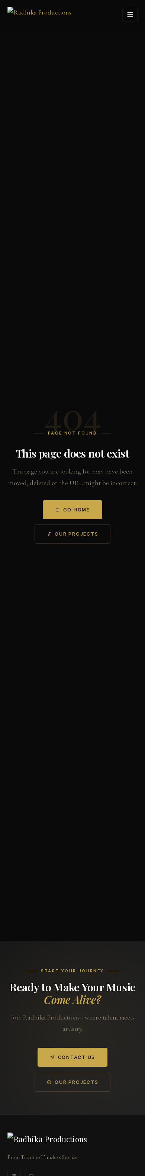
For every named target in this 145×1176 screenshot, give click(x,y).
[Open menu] (130, 15)
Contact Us (76, 1057)
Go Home (76, 510)
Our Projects (76, 534)
